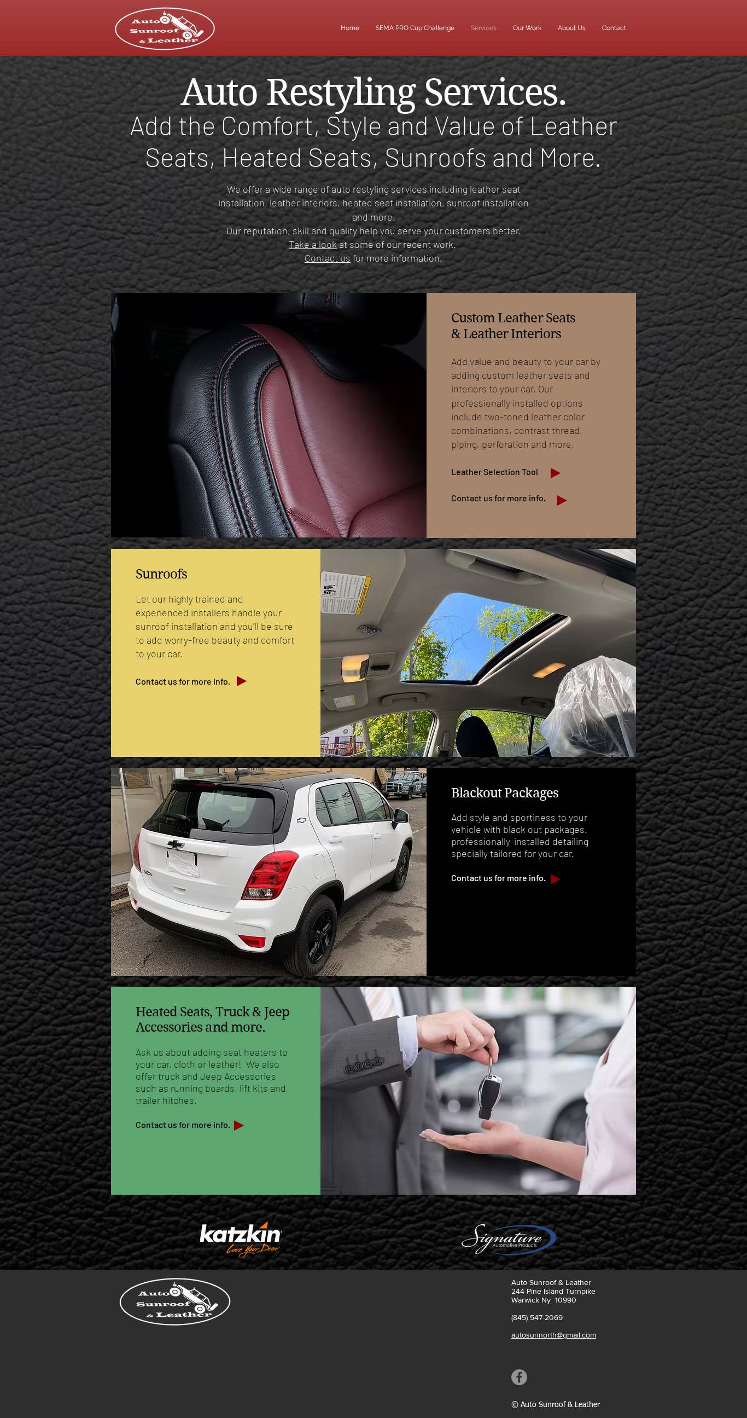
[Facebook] (519, 1377)
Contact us (328, 258)
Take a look (313, 244)
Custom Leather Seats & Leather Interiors (513, 326)
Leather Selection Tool (495, 471)
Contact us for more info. (498, 498)
